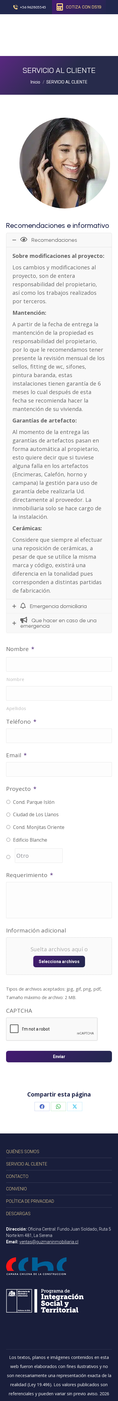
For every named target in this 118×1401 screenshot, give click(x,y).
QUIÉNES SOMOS (22, 1151)
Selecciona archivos (59, 961)
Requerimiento (29, 875)
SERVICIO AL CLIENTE (26, 1164)
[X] (74, 1106)
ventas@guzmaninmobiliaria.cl (48, 1241)
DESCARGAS (18, 1213)
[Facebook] (42, 1106)
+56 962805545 (33, 7)
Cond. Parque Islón (33, 802)
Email (16, 755)
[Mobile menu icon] (104, 35)
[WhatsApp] (58, 1106)
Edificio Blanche (30, 840)
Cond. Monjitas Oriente (38, 827)
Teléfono (21, 721)
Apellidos (16, 708)
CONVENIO (16, 1188)
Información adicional (36, 930)
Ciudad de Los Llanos (36, 814)
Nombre (20, 649)
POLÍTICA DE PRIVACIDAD (30, 1201)
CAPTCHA (19, 1011)
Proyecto (21, 789)
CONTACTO (17, 1176)
